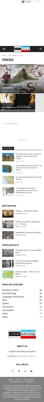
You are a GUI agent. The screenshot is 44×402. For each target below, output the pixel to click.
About (18, 379)
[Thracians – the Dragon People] (8, 214)
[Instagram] (19, 371)
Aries (4, 81)
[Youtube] (31, 371)
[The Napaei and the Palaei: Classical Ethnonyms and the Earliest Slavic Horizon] (8, 191)
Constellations (12, 55)
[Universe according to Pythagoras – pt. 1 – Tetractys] (8, 224)
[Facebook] (12, 371)
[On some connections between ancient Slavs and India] (8, 264)
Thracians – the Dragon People (26, 211)
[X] (25, 371)
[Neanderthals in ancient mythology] (8, 235)
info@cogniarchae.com (27, 356)
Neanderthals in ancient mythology (28, 232)
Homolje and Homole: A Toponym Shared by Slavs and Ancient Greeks (28, 156)
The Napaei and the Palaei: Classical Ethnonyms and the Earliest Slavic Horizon (26, 190)
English (27, 2)
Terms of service (16, 382)
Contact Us (30, 382)
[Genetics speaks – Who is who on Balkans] (8, 274)
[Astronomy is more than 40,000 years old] (17, 103)
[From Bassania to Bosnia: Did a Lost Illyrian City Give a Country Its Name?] (8, 169)
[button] (3, 49)
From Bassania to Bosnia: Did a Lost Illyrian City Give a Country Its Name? (29, 168)
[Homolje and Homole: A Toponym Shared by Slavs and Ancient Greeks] (8, 157)
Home (4, 55)
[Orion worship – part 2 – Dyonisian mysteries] (22, 78)
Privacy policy (28, 379)
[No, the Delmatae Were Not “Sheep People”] (8, 180)
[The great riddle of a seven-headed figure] (8, 253)
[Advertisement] (22, 23)
